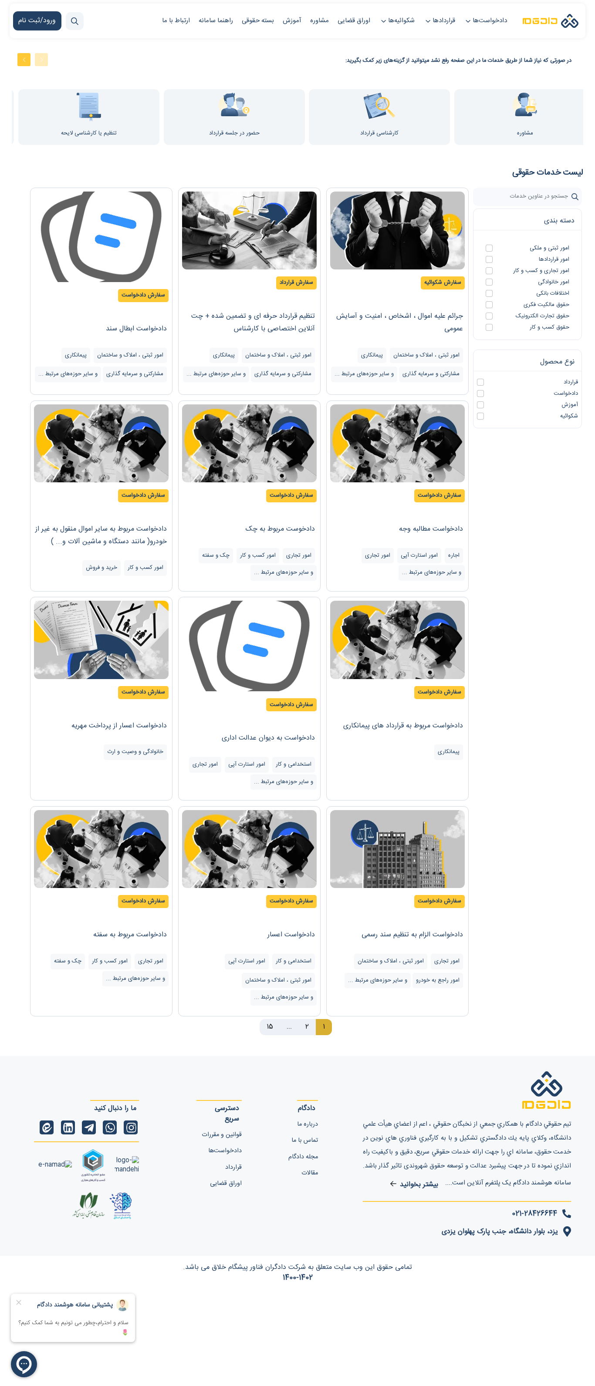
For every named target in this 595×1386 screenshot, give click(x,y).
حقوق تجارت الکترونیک (542, 316)
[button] (41, 59)
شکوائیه (569, 416)
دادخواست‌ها (490, 20)
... (289, 1027)
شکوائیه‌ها (401, 20)
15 (270, 1027)
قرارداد (571, 382)
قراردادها (444, 20)
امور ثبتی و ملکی (549, 248)
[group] (215, 117)
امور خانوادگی (553, 282)
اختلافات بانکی (552, 293)
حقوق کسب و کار (549, 327)
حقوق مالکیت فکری (546, 305)
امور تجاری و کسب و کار (541, 271)
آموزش (569, 405)
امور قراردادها (554, 260)
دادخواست (566, 394)
